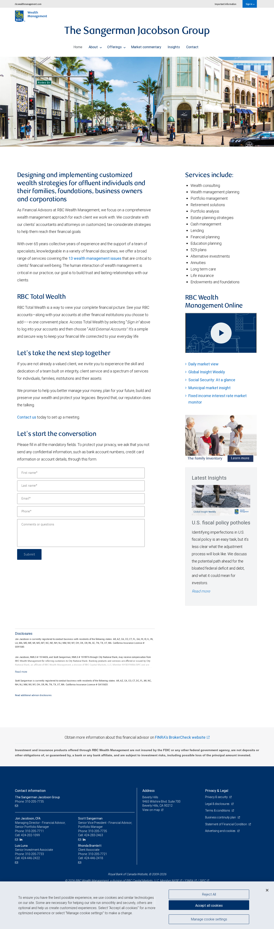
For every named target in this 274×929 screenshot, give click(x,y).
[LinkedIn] (21, 839)
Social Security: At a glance (211, 379)
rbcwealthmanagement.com (28, 4)
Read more (201, 591)
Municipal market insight (209, 387)
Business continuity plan (221, 817)
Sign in (249, 4)
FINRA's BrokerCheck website (180, 737)
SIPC (202, 880)
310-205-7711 (34, 831)
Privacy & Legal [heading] (216, 790)
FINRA (189, 880)
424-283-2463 (93, 835)
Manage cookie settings (209, 919)
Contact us (26, 417)
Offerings (114, 47)
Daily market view (203, 364)
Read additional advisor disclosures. (33, 695)
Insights (174, 47)
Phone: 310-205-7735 (29, 801)
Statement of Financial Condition (226, 824)
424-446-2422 (30, 858)
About (94, 47)
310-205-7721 (97, 854)
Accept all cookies (209, 905)
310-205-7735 (97, 831)
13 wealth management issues (94, 258)
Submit (29, 554)
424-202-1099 (30, 835)
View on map (151, 810)
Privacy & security (216, 797)
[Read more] (21, 671)
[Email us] (17, 806)
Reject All (209, 894)
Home (77, 47)
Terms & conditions (218, 810)
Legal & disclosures (217, 804)
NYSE (175, 880)
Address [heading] (148, 790)
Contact (192, 47)
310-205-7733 (34, 854)
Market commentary (146, 47)
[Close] (267, 890)
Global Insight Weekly (206, 371)
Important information (225, 4)
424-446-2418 (93, 858)
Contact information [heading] (30, 790)
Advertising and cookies (220, 831)
